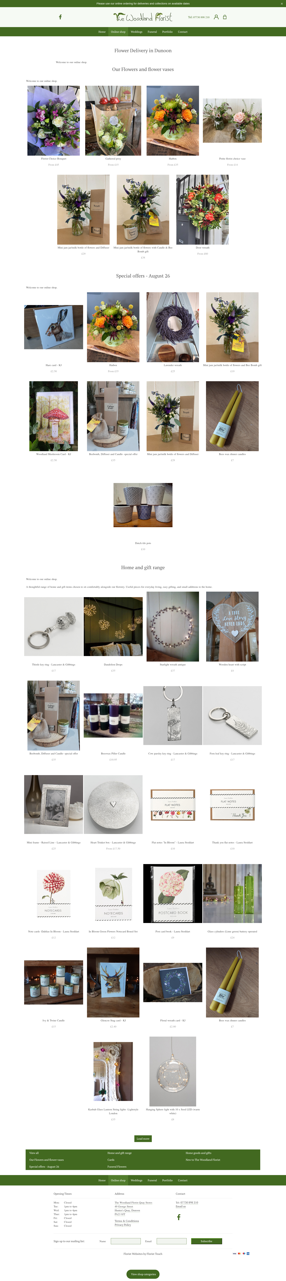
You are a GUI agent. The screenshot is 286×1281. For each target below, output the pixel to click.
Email (148, 1241)
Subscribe (206, 1241)
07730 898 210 (201, 17)
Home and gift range (120, 1153)
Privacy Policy (123, 1225)
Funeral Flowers (117, 1166)
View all (34, 1153)
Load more (143, 1138)
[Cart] (226, 17)
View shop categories (143, 1274)
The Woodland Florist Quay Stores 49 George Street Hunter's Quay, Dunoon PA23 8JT (133, 1208)
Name (103, 1241)
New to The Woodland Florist (203, 1160)
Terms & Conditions (127, 1221)
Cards (111, 1160)
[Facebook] (60, 17)
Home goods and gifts (198, 1153)
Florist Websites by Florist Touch (143, 1254)
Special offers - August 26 (44, 1166)
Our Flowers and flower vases (46, 1160)
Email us (181, 1206)
